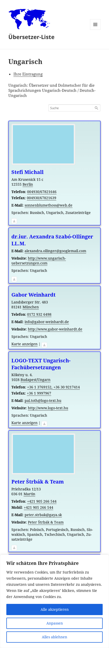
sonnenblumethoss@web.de (48, 205)
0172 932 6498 (39, 314)
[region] (54, 601)
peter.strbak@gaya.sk (43, 514)
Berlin (28, 184)
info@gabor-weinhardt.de (47, 321)
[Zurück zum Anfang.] (14, 220)
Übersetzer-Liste (31, 37)
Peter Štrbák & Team (46, 522)
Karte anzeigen (24, 343)
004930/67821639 (41, 197)
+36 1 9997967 (39, 393)
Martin (29, 493)
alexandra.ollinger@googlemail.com (55, 250)
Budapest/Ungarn (35, 379)
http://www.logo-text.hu (48, 407)
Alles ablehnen (54, 636)
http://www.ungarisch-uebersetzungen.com (38, 260)
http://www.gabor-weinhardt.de (55, 329)
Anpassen (54, 623)
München (31, 306)
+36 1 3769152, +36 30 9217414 (53, 387)
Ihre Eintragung (28, 74)
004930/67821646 (42, 191)
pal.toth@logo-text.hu (43, 400)
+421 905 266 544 (42, 501)
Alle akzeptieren (55, 609)
